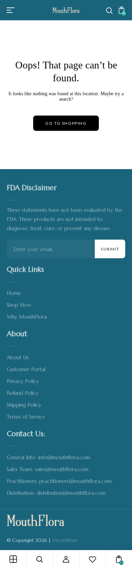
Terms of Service (26, 416)
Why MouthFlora (27, 316)
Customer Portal (26, 369)
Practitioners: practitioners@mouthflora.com (59, 481)
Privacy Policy (23, 381)
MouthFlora (65, 540)
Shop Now (19, 305)
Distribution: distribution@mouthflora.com (56, 493)
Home (14, 293)
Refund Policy (23, 393)
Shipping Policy (24, 405)
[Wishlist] (92, 559)
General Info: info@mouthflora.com (48, 457)
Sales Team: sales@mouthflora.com (47, 469)
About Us (18, 357)
